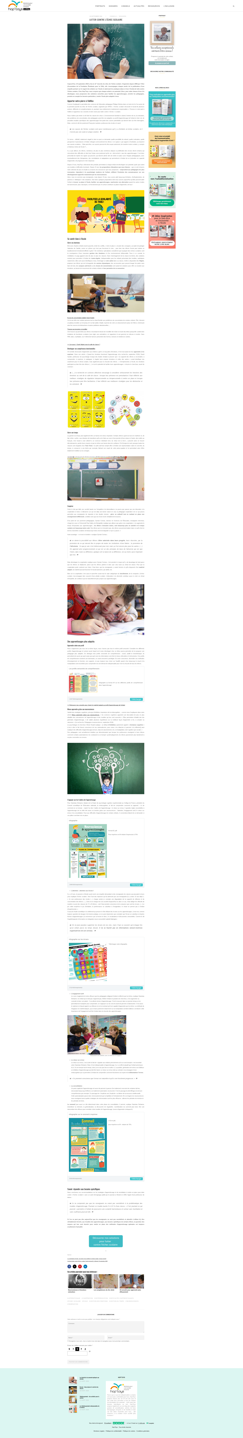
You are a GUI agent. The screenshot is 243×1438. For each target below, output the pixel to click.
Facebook (151, 77)
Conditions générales (142, 1431)
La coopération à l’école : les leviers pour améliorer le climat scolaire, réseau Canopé (86, 1258)
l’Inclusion (169, 6)
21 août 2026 (84, 1381)
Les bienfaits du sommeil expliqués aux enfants (89, 1378)
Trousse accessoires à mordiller (77, 329)
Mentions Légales (99, 1431)
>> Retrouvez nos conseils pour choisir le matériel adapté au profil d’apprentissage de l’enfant (96, 705)
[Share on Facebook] (69, 1266)
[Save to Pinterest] (80, 1266)
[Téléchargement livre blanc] (162, 109)
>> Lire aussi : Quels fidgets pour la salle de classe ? (83, 344)
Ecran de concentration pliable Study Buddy (80, 318)
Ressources (154, 6)
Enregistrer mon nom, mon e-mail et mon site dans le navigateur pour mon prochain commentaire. (99, 1341)
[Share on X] (75, 1266)
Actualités (139, 6)
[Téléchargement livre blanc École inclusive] (162, 230)
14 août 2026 (84, 1409)
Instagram (155, 77)
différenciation (101, 1298)
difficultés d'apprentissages (122, 1298)
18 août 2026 (84, 1390)
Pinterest (160, 77)
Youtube (168, 77)
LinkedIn (164, 77)
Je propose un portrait (162, 63)
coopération (88, 1298)
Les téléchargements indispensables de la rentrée (89, 1406)
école (85, 1301)
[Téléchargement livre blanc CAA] (162, 149)
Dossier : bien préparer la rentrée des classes (89, 1387)
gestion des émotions (99, 1301)
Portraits (100, 6)
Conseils (125, 6)
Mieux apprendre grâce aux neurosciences (85, 715)
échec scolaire (74, 1301)
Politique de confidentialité (114, 1431)
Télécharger (136, 699)
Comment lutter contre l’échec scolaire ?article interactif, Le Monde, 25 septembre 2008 (87, 1261)
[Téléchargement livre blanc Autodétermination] (162, 190)
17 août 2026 (84, 1400)
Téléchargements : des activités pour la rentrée (89, 1397)
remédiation (73, 1304)
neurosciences (133, 1301)
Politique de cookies (129, 1431)
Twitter (173, 77)
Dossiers (113, 6)
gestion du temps (117, 1301)
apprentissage (74, 1298)
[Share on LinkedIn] (85, 1266)
